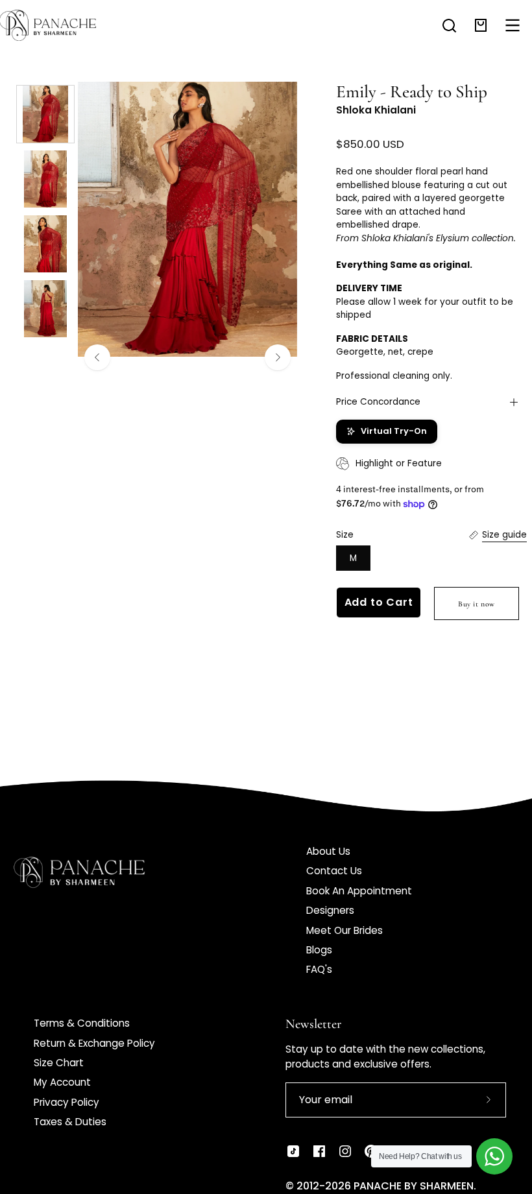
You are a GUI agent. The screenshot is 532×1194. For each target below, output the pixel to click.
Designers (330, 910)
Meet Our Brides (344, 930)
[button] (449, 26)
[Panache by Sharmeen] (61, 25)
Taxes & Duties (70, 1121)
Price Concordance (378, 402)
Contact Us (334, 871)
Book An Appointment (359, 891)
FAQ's (319, 969)
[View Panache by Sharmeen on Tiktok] (293, 1151)
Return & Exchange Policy (94, 1043)
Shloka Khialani (376, 110)
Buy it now (476, 603)
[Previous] (97, 357)
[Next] (278, 357)
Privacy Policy (66, 1102)
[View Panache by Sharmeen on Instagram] (345, 1151)
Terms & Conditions (82, 1023)
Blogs (319, 950)
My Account (62, 1082)
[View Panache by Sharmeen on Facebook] (319, 1151)
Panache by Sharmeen (414, 1185)
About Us (328, 851)
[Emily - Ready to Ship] (45, 114)
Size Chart (59, 1062)
